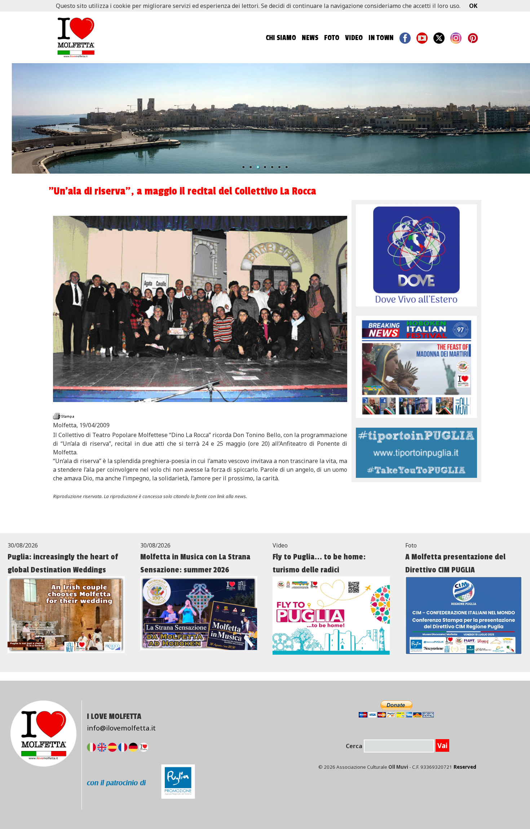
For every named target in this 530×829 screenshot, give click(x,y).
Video (354, 38)
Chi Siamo (281, 38)
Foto (331, 38)
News (310, 38)
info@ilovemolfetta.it (121, 727)
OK (473, 6)
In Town (381, 38)
